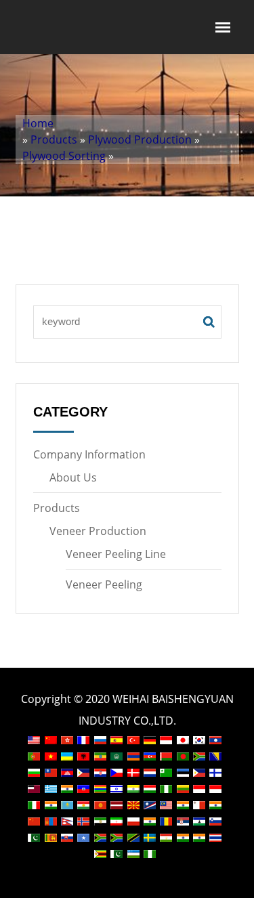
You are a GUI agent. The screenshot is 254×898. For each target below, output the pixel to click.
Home (38, 123)
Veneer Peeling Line (116, 554)
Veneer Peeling (104, 584)
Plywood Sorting (64, 155)
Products (53, 139)
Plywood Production (140, 139)
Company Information (89, 454)
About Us (73, 477)
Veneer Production (97, 530)
